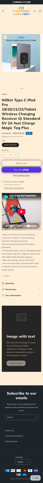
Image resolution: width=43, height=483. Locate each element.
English (20, 462)
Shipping (5, 136)
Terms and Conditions (14, 436)
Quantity (5, 150)
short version (10, 145)
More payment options (21, 175)
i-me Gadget (18, 478)
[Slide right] (26, 88)
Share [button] (7, 276)
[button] (3, 11)
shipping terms (11, 441)
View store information (14, 188)
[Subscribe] (35, 417)
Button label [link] (16, 363)
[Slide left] (16, 88)
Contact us (9, 431)
